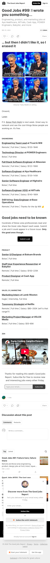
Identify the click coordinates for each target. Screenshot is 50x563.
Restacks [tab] (17, 422)
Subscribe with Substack (26, 520)
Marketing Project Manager (16, 316)
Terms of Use (36, 525)
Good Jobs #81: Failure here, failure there (19, 459)
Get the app (36, 552)
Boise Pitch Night (14, 122)
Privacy (29, 544)
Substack (13, 558)
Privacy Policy (25, 530)
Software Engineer (12, 171)
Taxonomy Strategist (13, 304)
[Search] (45, 451)
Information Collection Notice (29, 528)
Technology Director (13, 152)
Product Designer (11, 276)
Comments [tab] (7, 422)
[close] (43, 481)
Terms (36, 544)
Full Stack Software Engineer (17, 162)
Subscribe (36, 3)
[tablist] (12, 422)
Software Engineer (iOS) (15, 190)
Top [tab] (4, 451)
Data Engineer (21, 199)
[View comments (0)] (12, 36)
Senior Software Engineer (15, 180)
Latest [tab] (10, 451)
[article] (25, 465)
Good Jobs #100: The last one (16, 477)
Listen (45, 30)
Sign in (45, 3)
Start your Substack (19, 552)
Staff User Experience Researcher (20, 264)
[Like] (3, 472)
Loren (4, 117)
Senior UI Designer (12, 254)
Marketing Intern (11, 294)
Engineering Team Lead (14, 143)
